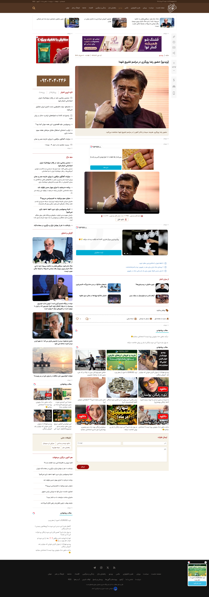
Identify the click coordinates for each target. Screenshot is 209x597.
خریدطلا (105, 167)
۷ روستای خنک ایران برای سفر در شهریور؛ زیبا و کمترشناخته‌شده (144, 267)
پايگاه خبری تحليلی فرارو (100, 585)
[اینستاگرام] (101, 567)
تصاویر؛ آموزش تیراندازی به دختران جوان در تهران (97, 20)
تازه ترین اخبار (66, 92)
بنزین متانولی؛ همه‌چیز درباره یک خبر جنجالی (50, 19)
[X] (107, 567)
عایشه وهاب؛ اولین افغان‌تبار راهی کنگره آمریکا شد (56, 503)
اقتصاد (91, 8)
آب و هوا (77, 579)
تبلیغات (56, 1)
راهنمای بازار (112, 8)
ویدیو (121, 8)
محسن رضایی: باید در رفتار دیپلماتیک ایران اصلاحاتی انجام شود (56, 164)
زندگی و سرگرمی (101, 8)
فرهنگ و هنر (76, 8)
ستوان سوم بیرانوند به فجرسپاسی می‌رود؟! (55, 198)
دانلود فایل (121, 219)
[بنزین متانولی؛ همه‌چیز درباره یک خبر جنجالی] (72, 23)
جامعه (84, 8)
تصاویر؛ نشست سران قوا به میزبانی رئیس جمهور (57, 491)
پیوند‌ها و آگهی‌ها (111, 579)
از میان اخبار (164, 279)
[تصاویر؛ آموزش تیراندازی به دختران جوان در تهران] (119, 23)
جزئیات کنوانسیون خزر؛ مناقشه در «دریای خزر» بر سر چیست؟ (53, 376)
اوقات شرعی (86, 579)
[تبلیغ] (122, 44)
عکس (127, 8)
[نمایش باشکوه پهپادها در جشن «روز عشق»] (114, 299)
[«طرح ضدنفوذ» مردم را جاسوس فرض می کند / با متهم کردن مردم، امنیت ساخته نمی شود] (52, 325)
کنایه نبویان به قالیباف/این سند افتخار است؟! (58, 463)
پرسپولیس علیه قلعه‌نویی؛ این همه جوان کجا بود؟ (52, 124)
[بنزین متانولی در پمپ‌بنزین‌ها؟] (162, 287)
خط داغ (69, 157)
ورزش (145, 8)
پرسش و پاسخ (98, 579)
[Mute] (127, 253)
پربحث (42, 92)
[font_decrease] (173, 70)
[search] (34, 8)
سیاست (151, 8)
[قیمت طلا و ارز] (174, 81)
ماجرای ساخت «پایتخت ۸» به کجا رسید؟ (59, 497)
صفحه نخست (160, 8)
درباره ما (51, 1)
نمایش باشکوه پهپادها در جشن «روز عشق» (92, 296)
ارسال (83, 467)
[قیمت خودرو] (174, 87)
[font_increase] (173, 63)
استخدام (62, 1)
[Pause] (124, 253)
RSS (34, 1)
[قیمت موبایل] (174, 93)
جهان (68, 8)
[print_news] (174, 42)
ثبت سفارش (98, 252)
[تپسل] (91, 147)
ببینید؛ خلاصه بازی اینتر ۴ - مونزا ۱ (57, 145)
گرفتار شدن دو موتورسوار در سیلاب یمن (141, 296)
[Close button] (206, 562)
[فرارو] (172, 8)
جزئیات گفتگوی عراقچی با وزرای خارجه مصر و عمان (52, 139)
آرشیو (38, 1)
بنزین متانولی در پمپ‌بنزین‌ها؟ (145, 284)
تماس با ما (44, 1)
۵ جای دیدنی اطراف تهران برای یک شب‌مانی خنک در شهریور (145, 271)
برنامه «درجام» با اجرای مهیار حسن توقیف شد (54, 187)
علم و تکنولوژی (136, 8)
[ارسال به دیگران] (174, 47)
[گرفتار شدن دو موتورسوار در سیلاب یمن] (162, 299)
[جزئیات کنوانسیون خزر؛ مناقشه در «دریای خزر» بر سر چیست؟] (52, 360)
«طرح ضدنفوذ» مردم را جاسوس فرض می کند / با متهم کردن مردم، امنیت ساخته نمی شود (53, 342)
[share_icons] (173, 53)
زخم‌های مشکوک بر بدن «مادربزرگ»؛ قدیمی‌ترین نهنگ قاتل (91, 285)
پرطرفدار (52, 92)
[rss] (114, 567)
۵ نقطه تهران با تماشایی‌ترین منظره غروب (151, 263)
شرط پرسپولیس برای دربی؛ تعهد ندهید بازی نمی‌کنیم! (55, 211)
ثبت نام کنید (197, 583)
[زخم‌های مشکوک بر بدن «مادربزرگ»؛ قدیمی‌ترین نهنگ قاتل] (114, 287)
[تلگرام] (94, 567)
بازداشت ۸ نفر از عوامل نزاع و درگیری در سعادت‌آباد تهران (54, 468)
